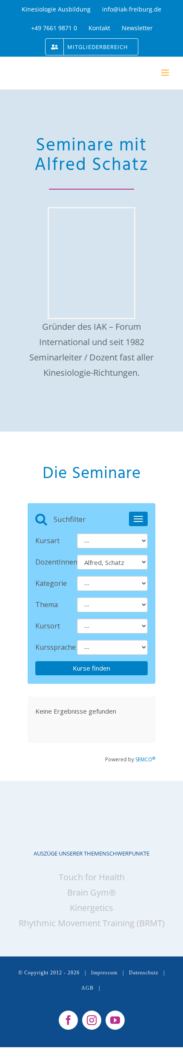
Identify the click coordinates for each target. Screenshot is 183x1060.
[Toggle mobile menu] (165, 72)
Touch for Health (92, 877)
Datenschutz (143, 973)
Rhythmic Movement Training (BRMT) (92, 923)
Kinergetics (91, 907)
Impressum (104, 973)
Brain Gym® (91, 892)
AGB (87, 988)
